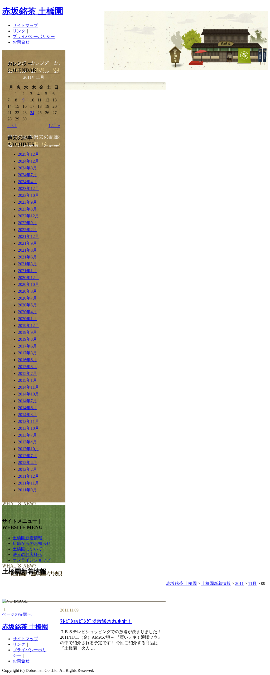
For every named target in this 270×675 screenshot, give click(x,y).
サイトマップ (25, 25)
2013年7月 (27, 435)
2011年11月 (28, 483)
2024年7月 (27, 175)
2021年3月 (27, 264)
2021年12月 (28, 236)
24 (32, 112)
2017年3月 (27, 353)
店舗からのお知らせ (32, 543)
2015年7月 (27, 373)
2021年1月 (27, 270)
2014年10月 (28, 394)
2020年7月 (27, 298)
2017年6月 (27, 346)
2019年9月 (27, 332)
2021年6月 (27, 257)
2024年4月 (27, 181)
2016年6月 (27, 360)
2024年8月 (27, 168)
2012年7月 (27, 455)
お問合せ (21, 42)
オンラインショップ (32, 560)
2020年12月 (28, 277)
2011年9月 (27, 490)
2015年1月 (27, 380)
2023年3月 (27, 209)
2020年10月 (28, 284)
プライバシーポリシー (34, 36)
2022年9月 (27, 223)
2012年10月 (28, 449)
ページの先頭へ (17, 614)
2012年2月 (27, 469)
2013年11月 (28, 421)
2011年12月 (28, 476)
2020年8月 (27, 291)
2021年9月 (27, 243)
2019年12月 (28, 325)
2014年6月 (27, 407)
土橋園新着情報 (27, 538)
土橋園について (27, 549)
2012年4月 (27, 462)
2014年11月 (28, 387)
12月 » (54, 125)
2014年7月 (27, 401)
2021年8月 (27, 250)
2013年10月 (28, 428)
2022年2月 (27, 229)
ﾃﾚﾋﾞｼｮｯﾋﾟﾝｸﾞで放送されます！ (96, 621)
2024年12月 (28, 161)
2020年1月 (27, 318)
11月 (252, 583)
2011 (239, 583)
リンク (19, 31)
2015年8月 (27, 366)
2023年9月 (27, 202)
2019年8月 (27, 339)
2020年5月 (27, 305)
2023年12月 (28, 188)
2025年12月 (28, 154)
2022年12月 (28, 216)
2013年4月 (27, 442)
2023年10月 (28, 195)
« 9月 (12, 125)
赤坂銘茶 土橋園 (32, 11)
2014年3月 (27, 414)
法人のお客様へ (27, 554)
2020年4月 (27, 312)
